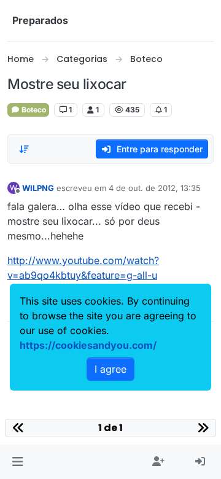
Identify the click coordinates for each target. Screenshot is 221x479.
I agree (110, 369)
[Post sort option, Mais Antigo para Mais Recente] (24, 149)
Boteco (33, 109)
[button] (17, 462)
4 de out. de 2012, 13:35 (155, 188)
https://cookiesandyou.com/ (88, 345)
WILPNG (38, 188)
